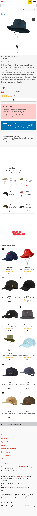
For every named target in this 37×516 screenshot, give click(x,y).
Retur (3, 445)
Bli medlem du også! (27, 498)
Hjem (3, 14)
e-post (9, 467)
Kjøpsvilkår (4, 442)
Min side (4, 438)
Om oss (3, 459)
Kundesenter (5, 435)
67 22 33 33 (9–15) (6, 424)
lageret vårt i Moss (21, 476)
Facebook (11, 471)
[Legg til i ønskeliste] (2, 249)
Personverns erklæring (8, 448)
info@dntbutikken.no (18, 424)
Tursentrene (7, 487)
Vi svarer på (4, 467)
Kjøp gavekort (5, 452)
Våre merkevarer (6, 455)
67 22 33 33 (22, 467)
